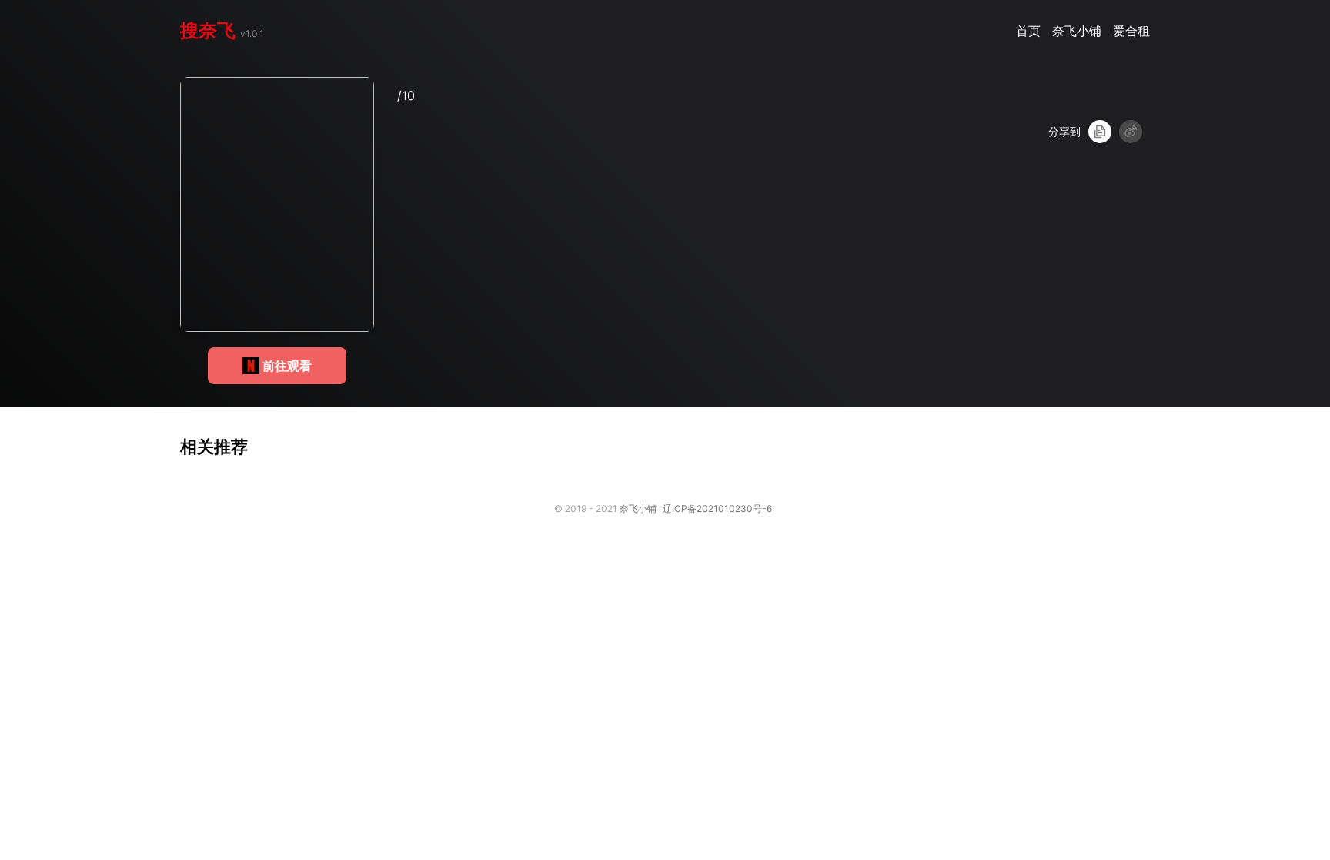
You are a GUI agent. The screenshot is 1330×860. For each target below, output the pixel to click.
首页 (1030, 30)
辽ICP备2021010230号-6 (717, 508)
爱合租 (1131, 30)
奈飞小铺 (1078, 30)
